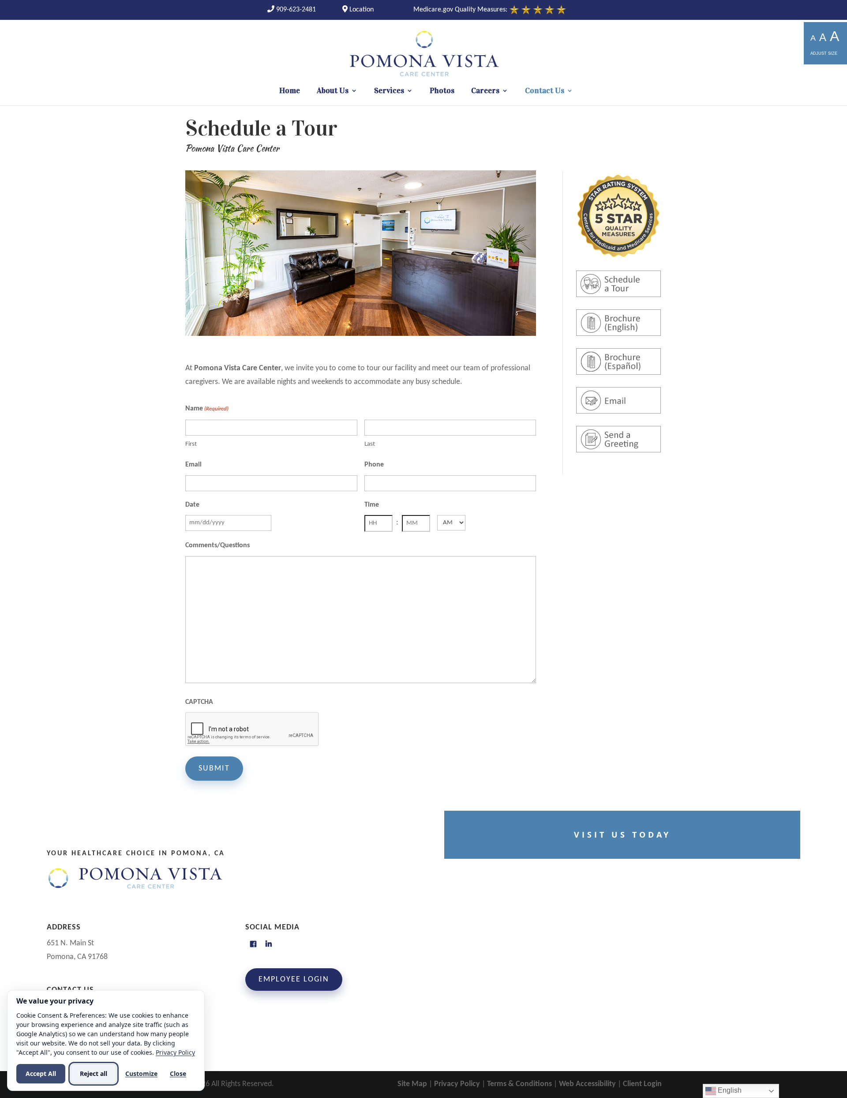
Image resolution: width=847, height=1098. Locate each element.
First (191, 444)
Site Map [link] (412, 1084)
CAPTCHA (199, 702)
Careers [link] (485, 91)
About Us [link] (333, 91)
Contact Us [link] (544, 91)
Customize (141, 1073)
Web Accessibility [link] (587, 1084)
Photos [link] (442, 91)
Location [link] (361, 9)
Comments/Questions (217, 545)
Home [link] (289, 91)
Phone (374, 464)
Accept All (41, 1073)
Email (193, 464)
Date (192, 504)
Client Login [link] (642, 1084)
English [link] (729, 1090)
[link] (291, 9)
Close (178, 1073)
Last (369, 444)
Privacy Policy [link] (457, 1084)
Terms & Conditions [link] (519, 1084)
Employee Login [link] (294, 979)
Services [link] (389, 91)
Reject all (93, 1073)
